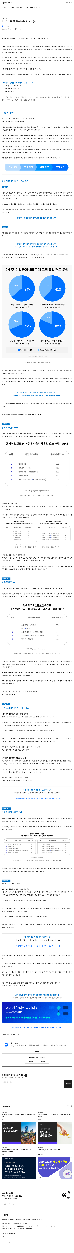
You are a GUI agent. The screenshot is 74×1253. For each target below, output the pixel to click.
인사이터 (25, 7)
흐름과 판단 (19, 7)
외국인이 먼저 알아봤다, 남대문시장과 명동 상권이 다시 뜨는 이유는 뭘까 (18, 1115)
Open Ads (7, 2)
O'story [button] (38, 7)
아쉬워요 (43, 1062)
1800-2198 (12, 1228)
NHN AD (5, 1215)
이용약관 (4, 1233)
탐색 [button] (5, 7)
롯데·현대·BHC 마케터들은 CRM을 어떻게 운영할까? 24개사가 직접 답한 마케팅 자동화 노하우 (19, 1150)
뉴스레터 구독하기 (7, 1204)
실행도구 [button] (31, 7)
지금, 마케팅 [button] (11, 7)
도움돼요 (31, 1062)
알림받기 (37, 1051)
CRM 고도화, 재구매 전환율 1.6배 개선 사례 (49, 1149)
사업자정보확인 (20, 1226)
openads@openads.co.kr (26, 1228)
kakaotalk (16, 1236)
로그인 (70, 2)
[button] (69, 1106)
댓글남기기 (68, 1084)
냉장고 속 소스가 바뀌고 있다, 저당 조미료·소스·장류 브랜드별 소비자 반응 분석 (54, 1115)
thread (10, 1236)
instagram (4, 1236)
